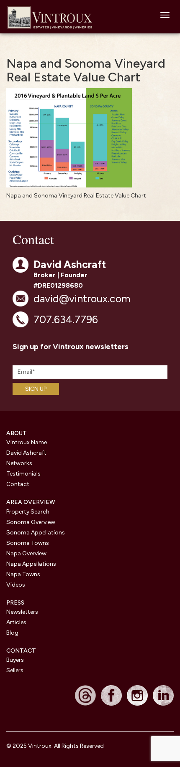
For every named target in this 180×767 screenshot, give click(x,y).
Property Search (27, 511)
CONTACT (21, 650)
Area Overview (30, 502)
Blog (12, 632)
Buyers (15, 659)
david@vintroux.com (81, 298)
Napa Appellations (31, 563)
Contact (17, 484)
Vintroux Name (26, 442)
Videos (15, 584)
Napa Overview (26, 553)
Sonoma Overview (30, 522)
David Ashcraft (26, 452)
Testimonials (23, 473)
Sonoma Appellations (35, 532)
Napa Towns (23, 574)
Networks (19, 463)
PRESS (15, 602)
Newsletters (22, 611)
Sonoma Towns (27, 543)
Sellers (14, 670)
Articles (16, 622)
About (16, 433)
